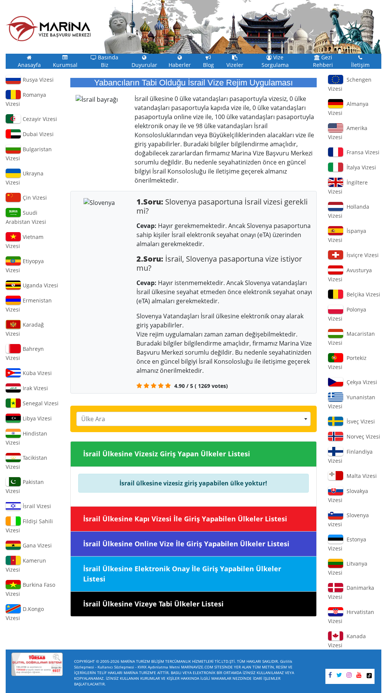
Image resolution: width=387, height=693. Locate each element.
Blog (208, 65)
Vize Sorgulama (275, 61)
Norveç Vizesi (362, 436)
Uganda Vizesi (39, 285)
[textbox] (194, 419)
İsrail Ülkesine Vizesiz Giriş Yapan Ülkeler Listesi (166, 453)
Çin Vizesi (34, 197)
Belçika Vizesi (362, 294)
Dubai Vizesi (37, 134)
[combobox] (193, 419)
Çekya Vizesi (360, 382)
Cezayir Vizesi (39, 118)
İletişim (360, 65)
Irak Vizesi (34, 388)
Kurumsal (65, 65)
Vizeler (234, 65)
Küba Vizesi (36, 373)
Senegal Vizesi (40, 403)
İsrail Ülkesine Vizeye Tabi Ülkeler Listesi (153, 603)
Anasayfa (29, 65)
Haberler (180, 65)
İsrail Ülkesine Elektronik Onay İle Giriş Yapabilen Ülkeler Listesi (182, 573)
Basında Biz (107, 61)
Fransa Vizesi (361, 152)
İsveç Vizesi (359, 421)
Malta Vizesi (360, 475)
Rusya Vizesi (37, 79)
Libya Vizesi (36, 418)
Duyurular (144, 65)
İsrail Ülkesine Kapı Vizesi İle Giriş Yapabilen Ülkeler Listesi (185, 518)
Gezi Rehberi (323, 61)
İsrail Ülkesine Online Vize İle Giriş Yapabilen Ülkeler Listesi (186, 543)
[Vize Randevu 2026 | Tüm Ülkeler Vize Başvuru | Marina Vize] (48, 29)
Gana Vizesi (36, 545)
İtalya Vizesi (360, 167)
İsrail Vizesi (36, 506)
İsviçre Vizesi (361, 255)
